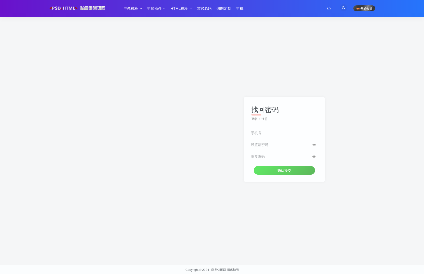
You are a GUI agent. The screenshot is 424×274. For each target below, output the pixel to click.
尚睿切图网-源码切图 (225, 269)
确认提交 (284, 170)
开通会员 (366, 8)
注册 (264, 119)
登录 (254, 119)
